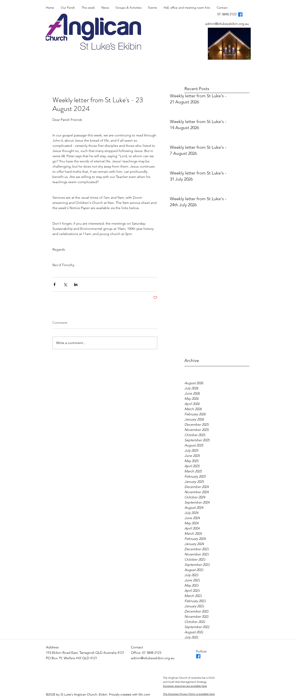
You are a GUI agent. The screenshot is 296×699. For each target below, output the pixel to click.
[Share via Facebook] (54, 284)
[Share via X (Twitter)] (65, 284)
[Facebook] (240, 14)
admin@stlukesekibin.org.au (227, 24)
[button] (88, 7)
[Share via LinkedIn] (76, 284)
